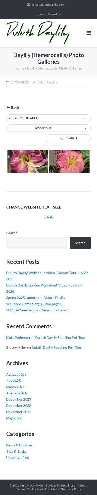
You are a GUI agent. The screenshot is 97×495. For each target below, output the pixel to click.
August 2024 (16, 393)
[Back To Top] (85, 483)
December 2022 (18, 405)
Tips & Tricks (16, 451)
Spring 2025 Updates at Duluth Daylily (35, 297)
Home (19, 68)
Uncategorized (17, 457)
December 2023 (18, 399)
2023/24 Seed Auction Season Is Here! (36, 310)
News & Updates (19, 445)
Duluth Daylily (47, 82)
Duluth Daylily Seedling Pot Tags (60, 337)
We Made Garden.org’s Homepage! (33, 304)
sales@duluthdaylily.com (48, 4)
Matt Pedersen (18, 337)
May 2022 (13, 418)
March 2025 (15, 387)
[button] (48, 118)
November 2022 (18, 412)
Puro (77, 489)
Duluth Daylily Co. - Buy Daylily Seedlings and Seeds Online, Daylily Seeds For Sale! (52, 487)
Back (14, 107)
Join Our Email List (48, 14)
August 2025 (16, 374)
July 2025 (13, 380)
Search (11, 233)
